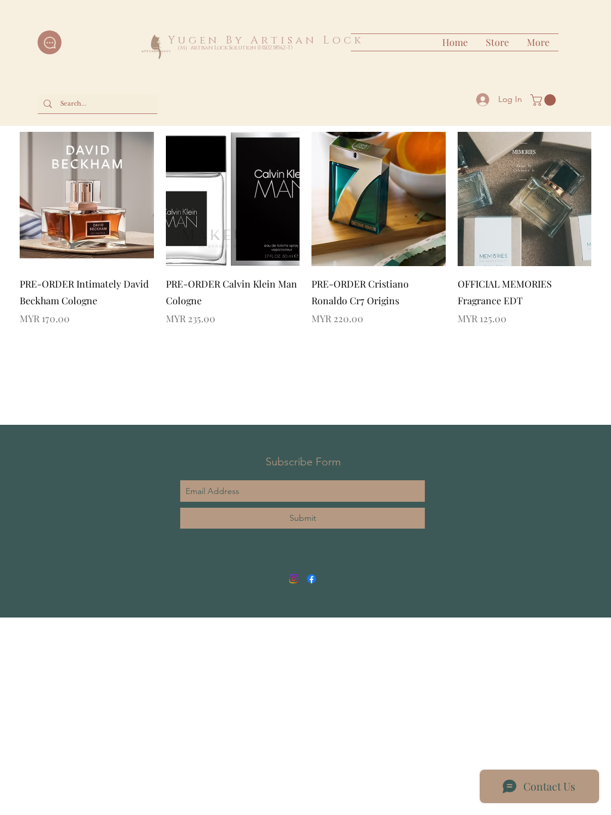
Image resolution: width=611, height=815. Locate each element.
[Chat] (49, 42)
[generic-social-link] (311, 579)
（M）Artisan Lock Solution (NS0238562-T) (234, 47)
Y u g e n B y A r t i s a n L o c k (263, 40)
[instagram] (294, 579)
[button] (544, 100)
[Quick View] (87, 199)
